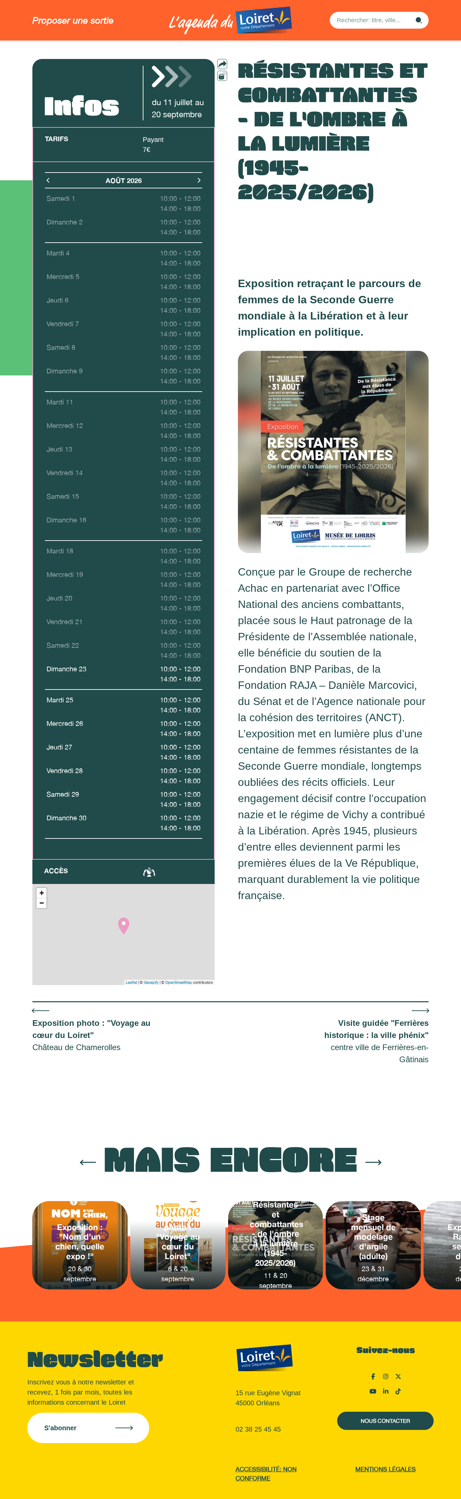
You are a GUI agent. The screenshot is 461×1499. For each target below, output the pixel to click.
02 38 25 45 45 (258, 1429)
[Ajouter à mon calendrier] (222, 76)
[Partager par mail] (235, 64)
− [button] (41, 903)
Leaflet (131, 982)
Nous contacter (385, 1421)
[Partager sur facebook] (235, 75)
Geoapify (151, 982)
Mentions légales (385, 1469)
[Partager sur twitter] (235, 87)
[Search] (419, 20)
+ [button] (41, 893)
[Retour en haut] (422, 1485)
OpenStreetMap (178, 982)
